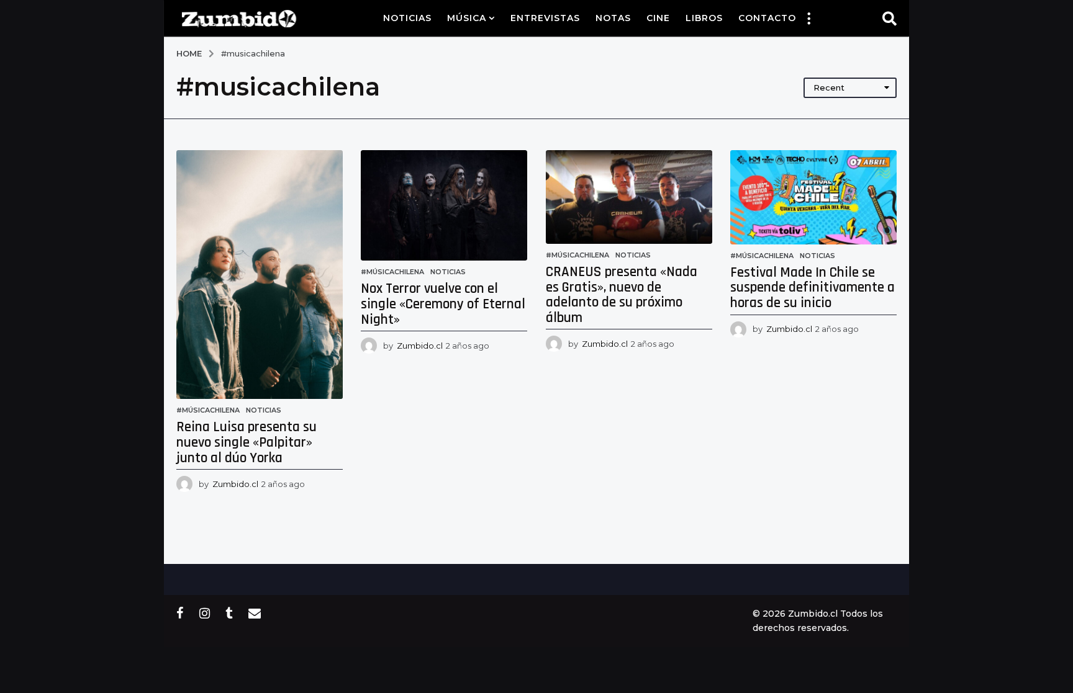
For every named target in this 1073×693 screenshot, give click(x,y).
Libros (704, 18)
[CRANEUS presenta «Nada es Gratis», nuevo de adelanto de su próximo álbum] (629, 197)
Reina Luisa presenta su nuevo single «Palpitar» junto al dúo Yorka (246, 442)
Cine (658, 18)
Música (466, 18)
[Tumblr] (229, 613)
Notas (613, 18)
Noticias (407, 18)
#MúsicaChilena (208, 410)
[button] (808, 18)
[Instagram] (204, 613)
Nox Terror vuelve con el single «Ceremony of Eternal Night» (443, 304)
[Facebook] (180, 613)
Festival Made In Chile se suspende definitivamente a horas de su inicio (812, 288)
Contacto (767, 18)
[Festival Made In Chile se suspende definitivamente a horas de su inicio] (813, 197)
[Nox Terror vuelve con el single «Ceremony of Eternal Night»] (444, 205)
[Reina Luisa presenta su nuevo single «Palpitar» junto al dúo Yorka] (259, 274)
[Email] (254, 613)
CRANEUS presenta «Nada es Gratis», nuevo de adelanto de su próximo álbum (621, 295)
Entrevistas (545, 18)
